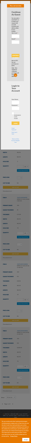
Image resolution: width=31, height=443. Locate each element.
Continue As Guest (15, 56)
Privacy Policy (13, 436)
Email (14, 39)
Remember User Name (17, 116)
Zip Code (15, 33)
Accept (26, 439)
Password (14, 105)
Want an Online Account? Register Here (15, 140)
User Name (15, 99)
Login (16, 123)
